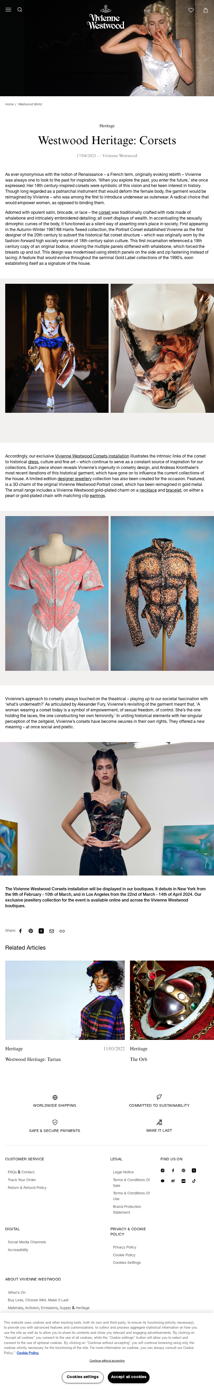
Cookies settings (83, 1377)
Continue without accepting (107, 1361)
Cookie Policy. (28, 1353)
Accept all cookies (128, 1377)
